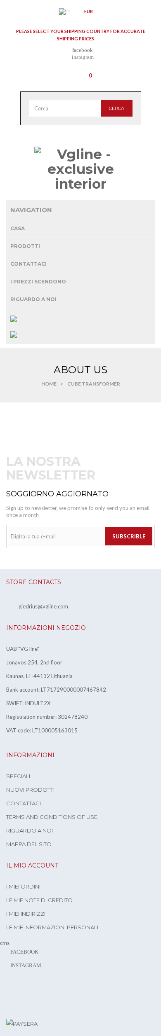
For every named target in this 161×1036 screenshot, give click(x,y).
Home (49, 384)
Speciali (18, 776)
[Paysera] (22, 1023)
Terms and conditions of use (51, 817)
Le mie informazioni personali (52, 927)
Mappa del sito (29, 844)
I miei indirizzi (25, 913)
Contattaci (23, 803)
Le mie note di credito (39, 900)
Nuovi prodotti (30, 789)
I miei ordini (23, 886)
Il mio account (32, 865)
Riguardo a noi (29, 830)
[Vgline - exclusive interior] (80, 169)
